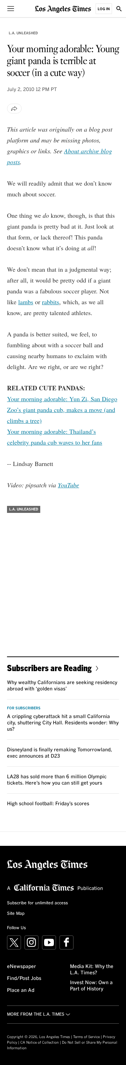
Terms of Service (86, 1037)
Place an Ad (20, 990)
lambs (25, 302)
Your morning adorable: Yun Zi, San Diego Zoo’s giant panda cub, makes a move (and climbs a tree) (62, 410)
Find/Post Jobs (24, 978)
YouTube (68, 485)
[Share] (14, 108)
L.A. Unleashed (23, 33)
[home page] (63, 9)
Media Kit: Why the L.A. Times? (91, 969)
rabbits (50, 302)
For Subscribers (24, 708)
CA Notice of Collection (39, 1042)
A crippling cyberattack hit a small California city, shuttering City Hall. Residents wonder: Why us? (63, 723)
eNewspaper (21, 966)
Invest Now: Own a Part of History (91, 985)
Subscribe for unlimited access (37, 903)
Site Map (15, 914)
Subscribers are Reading (49, 668)
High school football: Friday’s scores (48, 803)
